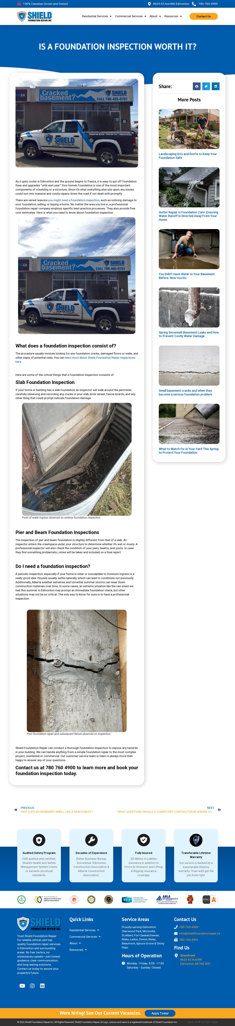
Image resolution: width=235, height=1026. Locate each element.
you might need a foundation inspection (73, 200)
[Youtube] (22, 986)
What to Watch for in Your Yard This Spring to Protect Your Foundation (188, 450)
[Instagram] (32, 986)
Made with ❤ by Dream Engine (203, 1022)
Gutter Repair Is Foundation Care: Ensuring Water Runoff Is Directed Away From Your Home (188, 215)
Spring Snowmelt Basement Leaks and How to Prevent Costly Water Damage (189, 334)
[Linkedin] (42, 986)
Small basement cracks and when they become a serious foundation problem (185, 392)
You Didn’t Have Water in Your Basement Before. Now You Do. (187, 276)
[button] (197, 86)
